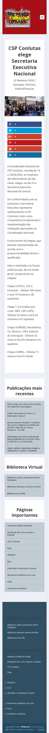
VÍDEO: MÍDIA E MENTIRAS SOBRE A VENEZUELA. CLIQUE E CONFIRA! (23, 449)
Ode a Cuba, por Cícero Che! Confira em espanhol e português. (24, 405)
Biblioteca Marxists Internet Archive (24, 486)
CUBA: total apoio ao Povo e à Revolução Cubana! (21, 414)
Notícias (30, 84)
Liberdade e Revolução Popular (21, 568)
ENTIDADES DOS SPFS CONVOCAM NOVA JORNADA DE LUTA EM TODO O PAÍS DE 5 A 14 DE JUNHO (23, 439)
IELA (9, 561)
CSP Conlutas (13, 541)
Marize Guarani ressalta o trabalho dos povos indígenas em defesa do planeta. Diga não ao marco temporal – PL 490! (23, 426)
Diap (9, 548)
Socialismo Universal (16, 588)
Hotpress (25, 726)
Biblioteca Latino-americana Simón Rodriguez (23, 478)
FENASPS (11, 555)
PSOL (9, 581)
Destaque (18, 84)
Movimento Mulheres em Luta (21, 575)
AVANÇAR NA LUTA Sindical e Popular (20, 533)
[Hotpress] (39, 730)
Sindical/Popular (24, 88)
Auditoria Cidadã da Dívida (19, 525)
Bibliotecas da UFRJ (16, 493)
